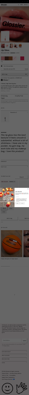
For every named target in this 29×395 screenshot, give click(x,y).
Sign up (17, 203)
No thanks (22, 203)
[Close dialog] (27, 188)
